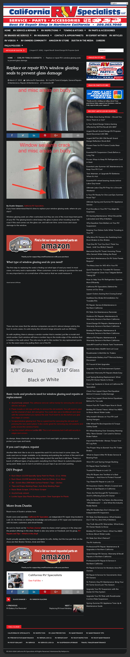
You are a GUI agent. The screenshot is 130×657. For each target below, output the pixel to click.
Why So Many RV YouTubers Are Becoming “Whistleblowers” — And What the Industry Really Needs (104, 503)
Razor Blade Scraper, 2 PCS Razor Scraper (29, 489)
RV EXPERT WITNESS (96, 35)
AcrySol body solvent (20, 403)
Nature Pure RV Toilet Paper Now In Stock (104, 405)
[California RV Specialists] (65, 26)
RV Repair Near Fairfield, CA (98, 466)
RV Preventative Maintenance (21, 638)
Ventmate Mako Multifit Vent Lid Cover (102, 349)
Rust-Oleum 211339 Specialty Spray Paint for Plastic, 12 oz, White (39, 476)
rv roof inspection (79, 638)
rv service (30, 642)
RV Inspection (39, 633)
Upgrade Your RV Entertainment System (103, 368)
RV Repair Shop (61, 638)
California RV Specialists (34, 80)
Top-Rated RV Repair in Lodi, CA (100, 481)
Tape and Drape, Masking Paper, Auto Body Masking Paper (36, 486)
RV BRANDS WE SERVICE (17, 35)
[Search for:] (111, 50)
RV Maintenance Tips (95, 633)
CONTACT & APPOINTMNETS (68, 35)
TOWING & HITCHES (73, 30)
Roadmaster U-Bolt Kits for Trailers (101, 353)
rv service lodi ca (46, 642)
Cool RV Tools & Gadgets (58, 80)
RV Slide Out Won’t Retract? (98, 538)
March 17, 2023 (16, 80)
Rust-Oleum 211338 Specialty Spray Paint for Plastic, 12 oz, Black (38, 479)
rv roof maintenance (100, 638)
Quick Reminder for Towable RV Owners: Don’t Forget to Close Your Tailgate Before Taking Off (104, 272)
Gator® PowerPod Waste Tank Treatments (104, 344)
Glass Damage (19, 599)
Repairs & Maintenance (29, 83)
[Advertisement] (45, 304)
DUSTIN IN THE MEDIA (82, 40)
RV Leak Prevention (57, 633)
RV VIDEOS (10, 40)
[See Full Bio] (42, 580)
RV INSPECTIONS (49, 30)
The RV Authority (93, 542)
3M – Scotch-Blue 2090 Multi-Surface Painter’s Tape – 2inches (37, 483)
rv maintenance (76, 633)
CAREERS (100, 40)
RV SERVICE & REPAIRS (24, 30)
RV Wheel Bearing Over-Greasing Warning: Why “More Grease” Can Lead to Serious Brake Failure (104, 434)
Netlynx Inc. (65, 651)
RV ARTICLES (116, 35)
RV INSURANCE (41, 35)
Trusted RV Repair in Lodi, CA (98, 470)
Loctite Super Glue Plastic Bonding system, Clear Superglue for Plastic (40, 496)
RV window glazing (38, 599)
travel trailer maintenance (93, 642)
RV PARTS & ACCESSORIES (102, 30)
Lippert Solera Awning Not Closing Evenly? (104, 294)
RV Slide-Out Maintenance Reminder (101, 312)
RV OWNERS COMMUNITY (33, 40)
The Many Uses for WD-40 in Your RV (102, 265)
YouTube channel (33, 528)
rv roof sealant (15, 642)
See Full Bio (34, 580)
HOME (8, 30)
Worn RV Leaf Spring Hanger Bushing (102, 462)
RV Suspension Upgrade (67, 642)
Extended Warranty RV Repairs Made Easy (104, 373)
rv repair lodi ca (44, 638)
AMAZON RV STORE (59, 40)
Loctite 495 (37, 430)
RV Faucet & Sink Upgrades (98, 364)
